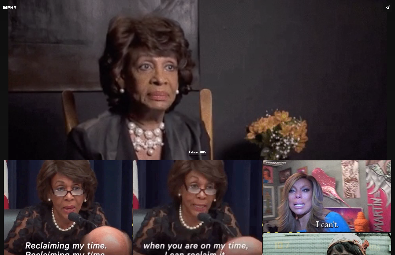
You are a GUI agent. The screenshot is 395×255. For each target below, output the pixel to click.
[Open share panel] (387, 7)
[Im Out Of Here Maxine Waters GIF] (197, 127)
